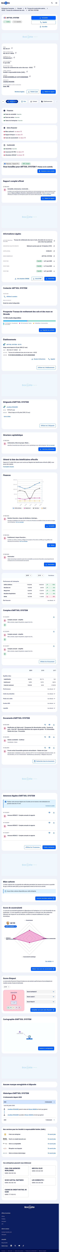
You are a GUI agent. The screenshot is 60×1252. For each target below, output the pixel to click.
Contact (35, 101)
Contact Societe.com (7, 1232)
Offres (3, 1216)
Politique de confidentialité (31, 1250)
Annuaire (4, 1221)
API (2, 1224)
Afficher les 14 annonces (33, 847)
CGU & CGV (10, 1250)
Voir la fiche (7, 416)
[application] (30, 491)
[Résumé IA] (45, 725)
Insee (4, 86)
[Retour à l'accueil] (29, 1207)
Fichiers (3, 1219)
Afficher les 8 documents (47, 661)
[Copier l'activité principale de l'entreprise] (54, 240)
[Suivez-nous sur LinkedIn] (11, 1246)
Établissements (48, 101)
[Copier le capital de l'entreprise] (54, 251)
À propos (3, 1250)
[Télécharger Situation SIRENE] (54, 266)
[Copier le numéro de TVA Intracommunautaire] (14, 57)
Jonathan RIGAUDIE (8, 81)
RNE (8, 86)
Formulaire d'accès (8, 466)
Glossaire (4, 1234)
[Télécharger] (54, 617)
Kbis (25, 101)
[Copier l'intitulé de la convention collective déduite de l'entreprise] (54, 246)
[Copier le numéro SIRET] (15, 52)
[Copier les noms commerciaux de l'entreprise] (54, 256)
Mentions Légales (42, 1250)
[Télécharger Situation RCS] (54, 261)
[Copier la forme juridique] (27, 71)
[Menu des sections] (3, 101)
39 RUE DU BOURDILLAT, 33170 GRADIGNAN (15, 77)
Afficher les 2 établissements (46, 367)
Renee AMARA (33, 1109)
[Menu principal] (56, 3)
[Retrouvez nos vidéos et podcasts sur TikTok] (23, 1246)
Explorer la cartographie (46, 1048)
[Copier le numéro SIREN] (12, 48)
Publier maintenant (49, 847)
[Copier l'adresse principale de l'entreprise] (29, 76)
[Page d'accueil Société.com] (5, 3)
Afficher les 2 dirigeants (47, 425)
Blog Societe (5, 1242)
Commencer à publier (50, 805)
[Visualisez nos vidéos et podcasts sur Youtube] (19, 1246)
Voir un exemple (47, 194)
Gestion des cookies (19, 1250)
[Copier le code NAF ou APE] (34, 67)
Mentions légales (19, 91)
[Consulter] (49, 725)
